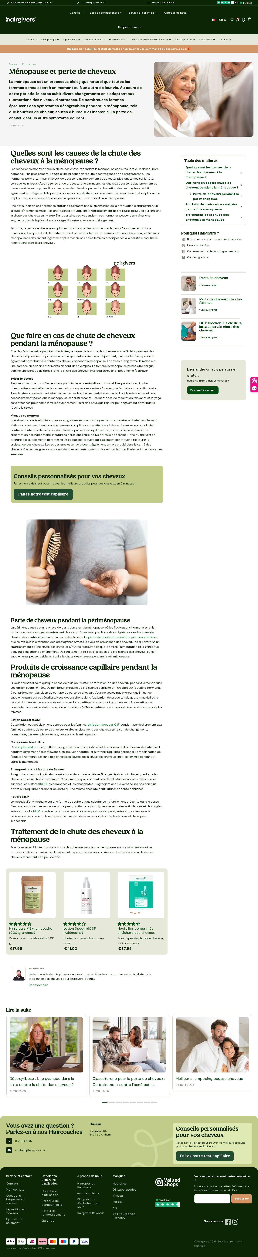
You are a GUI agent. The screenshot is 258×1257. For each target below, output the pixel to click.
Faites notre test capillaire (43, 494)
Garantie (48, 1221)
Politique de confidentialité (52, 1203)
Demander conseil (203, 390)
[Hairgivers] (27, 19)
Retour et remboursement (53, 1213)
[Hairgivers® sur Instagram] (235, 1222)
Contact (12, 1183)
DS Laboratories (124, 1190)
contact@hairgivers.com (31, 1150)
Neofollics (120, 1183)
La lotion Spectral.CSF (104, 725)
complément (24, 747)
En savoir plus (39, 985)
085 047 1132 (23, 1141)
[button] (213, 20)
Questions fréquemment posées (15, 1199)
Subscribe (242, 1198)
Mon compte (15, 1190)
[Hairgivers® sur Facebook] (228, 1222)
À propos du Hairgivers (86, 1185)
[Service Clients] (243, 20)
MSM (36, 811)
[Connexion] (237, 20)
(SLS (42, 784)
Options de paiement (14, 1221)
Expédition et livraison (15, 1211)
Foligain (118, 1202)
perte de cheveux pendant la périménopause (121, 637)
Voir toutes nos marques (124, 1216)
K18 (115, 1208)
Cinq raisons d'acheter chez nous (88, 1203)
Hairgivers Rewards (90, 1213)
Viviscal (118, 1196)
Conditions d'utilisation (50, 1193)
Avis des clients (88, 1193)
